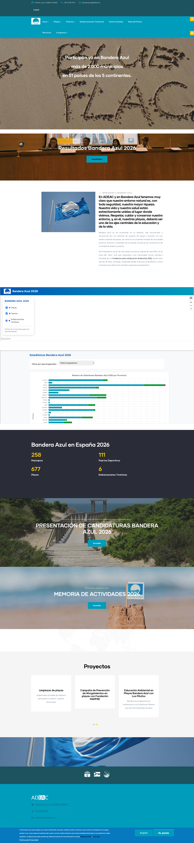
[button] (94, 724)
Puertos (70, 22)
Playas (57, 22)
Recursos (47, 32)
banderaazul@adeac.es (45, 818)
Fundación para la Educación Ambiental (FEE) (132, 258)
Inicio (45, 22)
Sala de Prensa (135, 22)
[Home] (35, 21)
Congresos (61, 32)
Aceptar (144, 833)
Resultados (97, 159)
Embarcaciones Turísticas (92, 22)
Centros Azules (116, 22)
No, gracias (163, 833)
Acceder (97, 543)
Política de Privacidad (28, 840)
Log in (36, 9)
